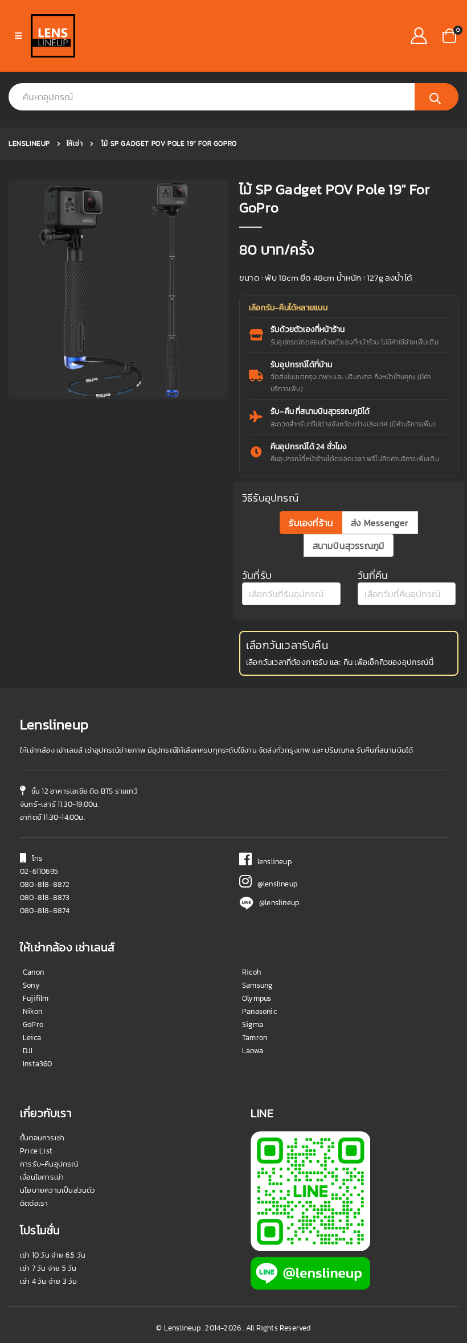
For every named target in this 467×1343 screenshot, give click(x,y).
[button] (449, 35)
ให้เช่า (75, 143)
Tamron (254, 1037)
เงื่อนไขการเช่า (42, 1177)
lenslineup (272, 861)
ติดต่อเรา (34, 1203)
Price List (36, 1150)
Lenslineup (29, 143)
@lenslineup (274, 883)
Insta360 (37, 1063)
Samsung (257, 985)
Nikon (32, 1011)
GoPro (33, 1024)
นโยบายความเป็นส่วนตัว (58, 1190)
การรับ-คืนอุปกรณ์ (49, 1164)
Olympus (256, 998)
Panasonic (259, 1011)
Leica (32, 1037)
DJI (28, 1050)
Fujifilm (36, 998)
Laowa (252, 1050)
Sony (31, 985)
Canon (33, 972)
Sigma (252, 1024)
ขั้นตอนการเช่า (42, 1137)
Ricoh (251, 972)
